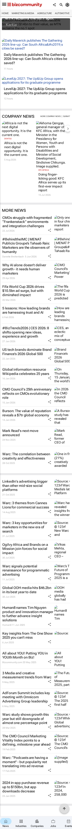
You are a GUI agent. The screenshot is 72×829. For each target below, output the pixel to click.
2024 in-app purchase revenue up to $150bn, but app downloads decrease (25, 787)
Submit (66, 116)
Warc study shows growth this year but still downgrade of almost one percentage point (25, 718)
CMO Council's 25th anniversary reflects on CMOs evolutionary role (26, 393)
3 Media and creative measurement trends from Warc (26, 675)
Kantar (11, 24)
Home (5, 13)
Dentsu (8, 139)
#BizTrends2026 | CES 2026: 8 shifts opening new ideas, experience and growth (25, 332)
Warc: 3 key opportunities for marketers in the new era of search (24, 527)
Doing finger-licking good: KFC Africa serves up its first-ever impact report (52, 182)
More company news (50, 116)
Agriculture (44, 13)
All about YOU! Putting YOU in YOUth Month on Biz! (25, 655)
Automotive (62, 13)
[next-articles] (67, 128)
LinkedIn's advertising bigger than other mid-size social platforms (24, 485)
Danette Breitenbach (13, 256)
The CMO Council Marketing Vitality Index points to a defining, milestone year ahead (26, 740)
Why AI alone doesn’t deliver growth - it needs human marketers (24, 269)
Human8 (6, 625)
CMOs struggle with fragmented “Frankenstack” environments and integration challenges (27, 222)
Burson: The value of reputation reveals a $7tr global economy (26, 413)
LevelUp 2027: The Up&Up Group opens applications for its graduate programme (35, 91)
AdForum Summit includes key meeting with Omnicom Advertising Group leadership (26, 697)
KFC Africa (43, 170)
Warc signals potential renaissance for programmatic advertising (25, 570)
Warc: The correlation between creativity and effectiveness (26, 456)
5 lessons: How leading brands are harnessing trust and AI (26, 310)
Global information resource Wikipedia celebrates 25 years (25, 371)
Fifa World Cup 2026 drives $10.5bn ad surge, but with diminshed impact (23, 291)
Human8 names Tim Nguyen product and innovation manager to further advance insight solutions (27, 614)
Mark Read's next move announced (20, 433)
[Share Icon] (49, 230)
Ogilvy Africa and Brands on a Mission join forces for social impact (25, 549)
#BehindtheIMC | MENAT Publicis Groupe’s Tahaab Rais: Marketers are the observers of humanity (26, 245)
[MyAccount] (68, 5)
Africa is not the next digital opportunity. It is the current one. (16, 149)
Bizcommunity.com (12, 662)
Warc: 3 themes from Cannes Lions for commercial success (25, 505)
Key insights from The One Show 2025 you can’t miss (27, 635)
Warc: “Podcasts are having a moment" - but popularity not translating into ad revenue (25, 762)
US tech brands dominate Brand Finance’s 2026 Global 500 (27, 352)
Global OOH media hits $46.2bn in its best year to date (26, 590)
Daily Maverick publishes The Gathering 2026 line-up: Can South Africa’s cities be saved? (35, 59)
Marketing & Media (23, 13)
